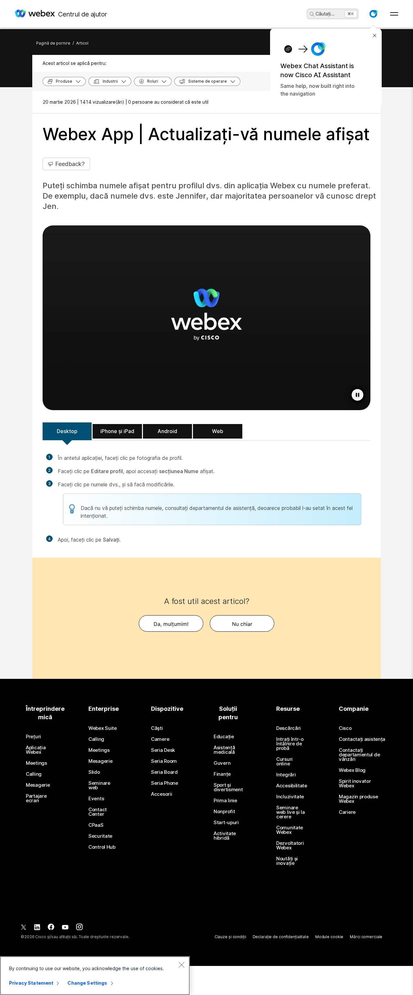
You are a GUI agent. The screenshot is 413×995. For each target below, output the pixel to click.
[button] (373, 13)
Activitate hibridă (225, 835)
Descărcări (288, 728)
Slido (94, 772)
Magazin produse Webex (358, 798)
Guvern (222, 763)
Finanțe (222, 774)
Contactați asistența (362, 739)
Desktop (67, 431)
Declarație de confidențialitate (281, 936)
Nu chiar (242, 624)
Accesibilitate (291, 785)
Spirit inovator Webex (355, 783)
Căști (157, 728)
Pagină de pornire (53, 43)
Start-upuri (226, 822)
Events (96, 798)
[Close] (181, 964)
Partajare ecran (36, 798)
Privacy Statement (31, 983)
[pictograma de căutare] (312, 14)
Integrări (286, 774)
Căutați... (325, 13)
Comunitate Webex (289, 829)
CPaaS (96, 825)
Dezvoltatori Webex (290, 845)
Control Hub (102, 847)
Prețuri (33, 736)
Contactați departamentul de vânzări (359, 755)
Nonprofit (224, 811)
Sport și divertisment (228, 787)
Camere (160, 739)
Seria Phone (164, 783)
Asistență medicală (224, 749)
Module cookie (329, 936)
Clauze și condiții (230, 936)
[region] (95, 975)
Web (217, 431)
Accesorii (161, 794)
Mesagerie (38, 785)
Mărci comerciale (366, 936)
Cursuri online (284, 761)
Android (167, 431)
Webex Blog (352, 770)
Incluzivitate (290, 796)
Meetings (36, 763)
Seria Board (164, 772)
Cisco (345, 728)
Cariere (347, 812)
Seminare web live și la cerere (290, 812)
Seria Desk (163, 750)
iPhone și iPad (117, 431)
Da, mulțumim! (171, 624)
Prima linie (225, 800)
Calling (34, 774)
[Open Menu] (394, 13)
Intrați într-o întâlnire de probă (290, 744)
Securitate (100, 836)
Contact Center (97, 811)
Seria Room (164, 761)
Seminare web (99, 785)
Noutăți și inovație (287, 860)
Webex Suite (102, 728)
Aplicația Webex (35, 749)
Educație (224, 736)
